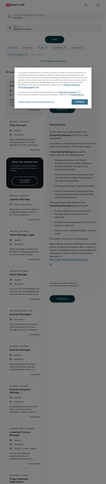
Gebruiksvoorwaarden (67, 92)
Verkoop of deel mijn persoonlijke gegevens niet (36, 102)
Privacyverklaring (76, 95)
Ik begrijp (79, 102)
